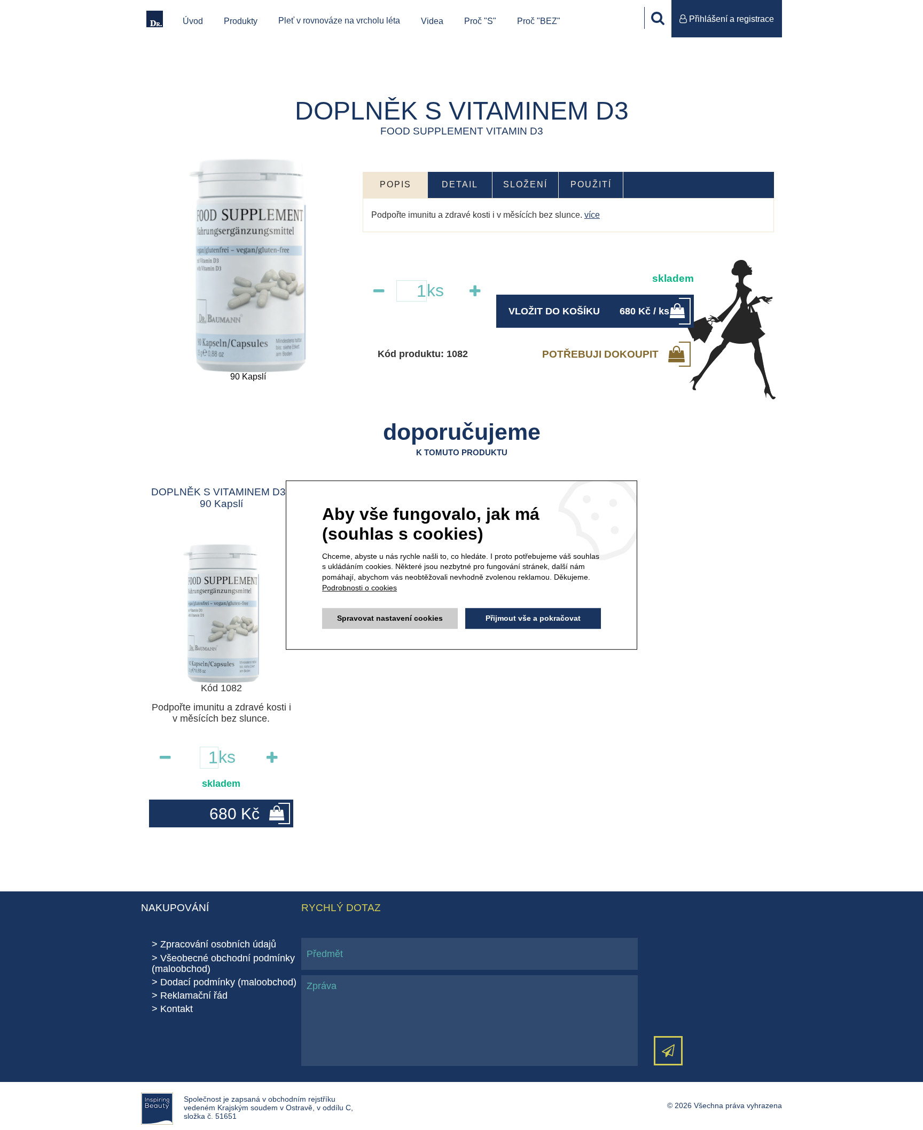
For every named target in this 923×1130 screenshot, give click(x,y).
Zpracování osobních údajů (218, 944)
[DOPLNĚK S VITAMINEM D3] (248, 265)
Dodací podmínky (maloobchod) (228, 982)
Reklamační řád (194, 995)
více (592, 214)
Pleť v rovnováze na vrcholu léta (339, 20)
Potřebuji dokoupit (600, 354)
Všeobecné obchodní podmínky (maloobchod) (223, 963)
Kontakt (176, 1008)
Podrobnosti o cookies (359, 587)
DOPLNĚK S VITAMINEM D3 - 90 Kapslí (221, 497)
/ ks (589, 311)
